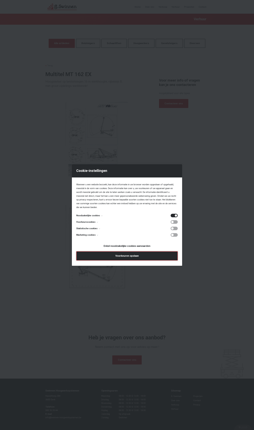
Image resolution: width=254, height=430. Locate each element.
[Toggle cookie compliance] (174, 222)
